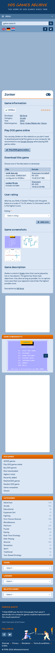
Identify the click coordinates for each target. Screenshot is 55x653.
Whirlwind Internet (21, 650)
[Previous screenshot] (9, 356)
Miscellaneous (27, 522)
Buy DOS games (10, 468)
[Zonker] (12, 242)
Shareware (36, 182)
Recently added (10, 478)
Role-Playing (27, 539)
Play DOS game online (19, 150)
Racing (27, 532)
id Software (20, 622)
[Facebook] (45, 29)
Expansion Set (27, 512)
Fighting (27, 516)
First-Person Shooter (27, 519)
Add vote (44, 222)
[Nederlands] (13, 29)
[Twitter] (51, 29)
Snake (22, 273)
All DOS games (9, 461)
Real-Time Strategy (27, 536)
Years (6, 562)
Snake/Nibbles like (32, 123)
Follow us (7, 628)
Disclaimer (26, 643)
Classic (44, 123)
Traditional (27, 552)
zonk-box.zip (12, 173)
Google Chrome (27, 142)
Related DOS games (12, 481)
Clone (22, 123)
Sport (27, 549)
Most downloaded (11, 471)
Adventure (27, 503)
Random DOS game (11, 484)
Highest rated (9, 474)
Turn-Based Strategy (27, 555)
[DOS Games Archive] (27, 6)
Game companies (11, 487)
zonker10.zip (12, 183)
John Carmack (8, 622)
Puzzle (27, 529)
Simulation (27, 545)
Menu (8, 16)
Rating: (8, 211)
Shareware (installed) (40, 173)
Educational (27, 509)
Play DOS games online (13, 464)
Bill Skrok (23, 116)
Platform (27, 526)
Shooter (27, 542)
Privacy (15, 643)
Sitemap (5, 643)
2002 (22, 121)
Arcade (23, 118)
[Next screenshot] (45, 356)
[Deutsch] (8, 29)
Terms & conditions (42, 643)
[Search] (51, 23)
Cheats (7, 491)
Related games (11, 589)
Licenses (8, 576)
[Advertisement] (27, 59)
